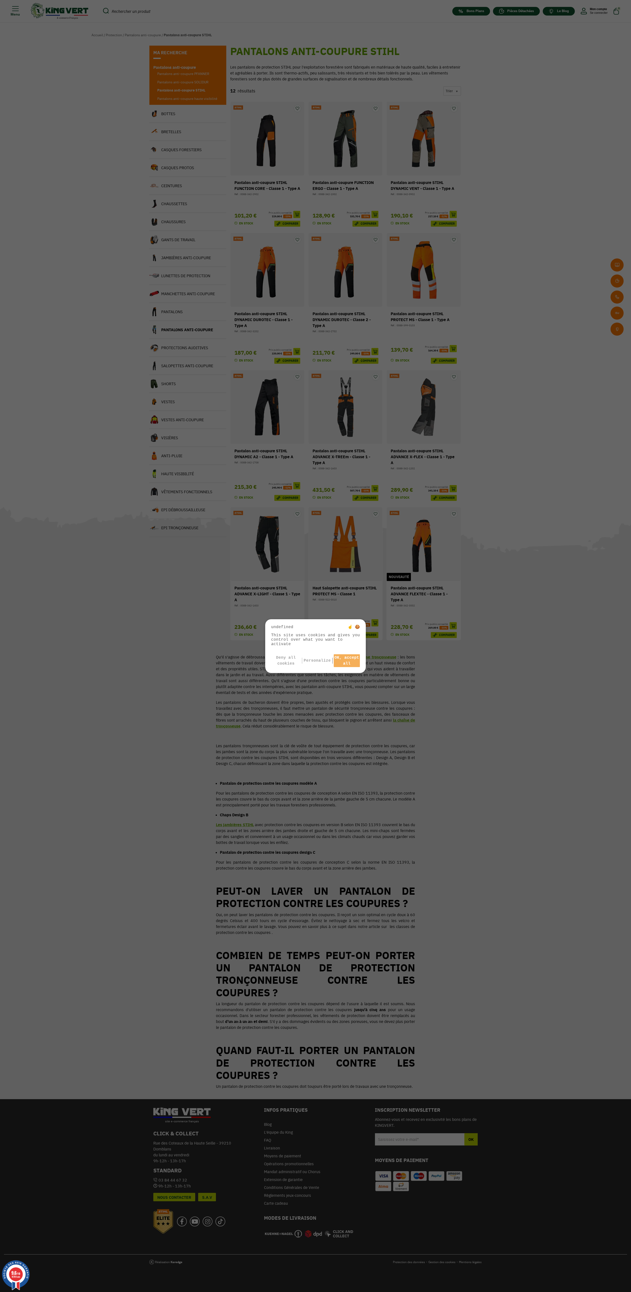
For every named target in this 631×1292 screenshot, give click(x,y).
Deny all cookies (286, 660)
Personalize (317, 660)
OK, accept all (346, 660)
